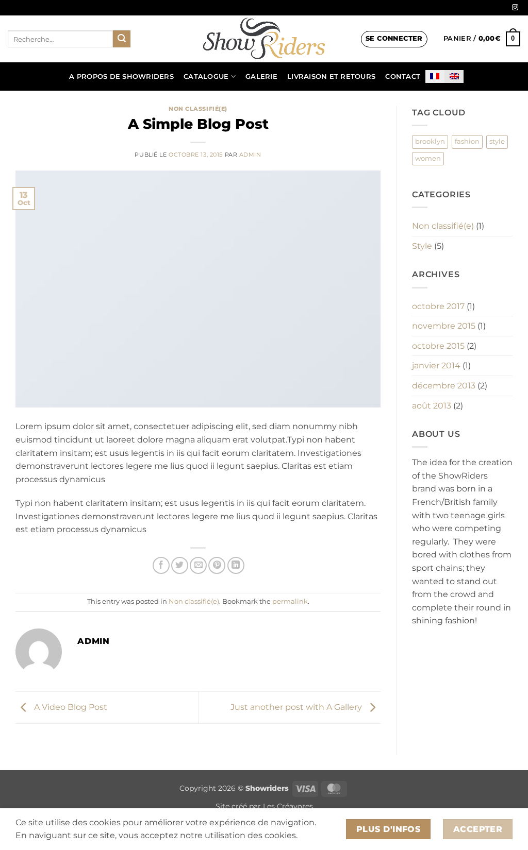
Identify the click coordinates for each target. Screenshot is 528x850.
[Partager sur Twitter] (179, 565)
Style (422, 246)
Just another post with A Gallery (297, 707)
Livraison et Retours (331, 76)
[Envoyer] (121, 39)
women (428, 158)
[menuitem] (434, 76)
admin (250, 154)
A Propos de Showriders (121, 76)
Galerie (261, 76)
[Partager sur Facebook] (161, 565)
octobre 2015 (438, 346)
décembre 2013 (443, 385)
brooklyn (430, 141)
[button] (394, 39)
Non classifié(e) (198, 108)
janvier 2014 (436, 365)
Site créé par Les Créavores (264, 806)
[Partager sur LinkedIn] (235, 565)
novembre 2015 (443, 326)
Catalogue (206, 76)
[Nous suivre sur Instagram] (515, 7)
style (497, 141)
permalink (290, 601)
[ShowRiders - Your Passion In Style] (264, 38)
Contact (402, 76)
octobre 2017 (438, 306)
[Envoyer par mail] (198, 565)
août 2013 (431, 406)
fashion (467, 141)
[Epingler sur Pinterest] (216, 565)
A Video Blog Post (69, 707)
